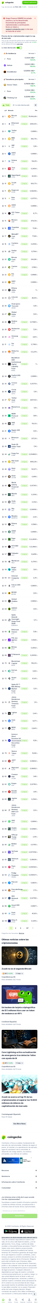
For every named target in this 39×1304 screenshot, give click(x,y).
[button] (19, 1123)
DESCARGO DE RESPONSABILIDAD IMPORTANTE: (19, 1237)
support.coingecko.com (15, 29)
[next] (33, 928)
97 (27, 928)
